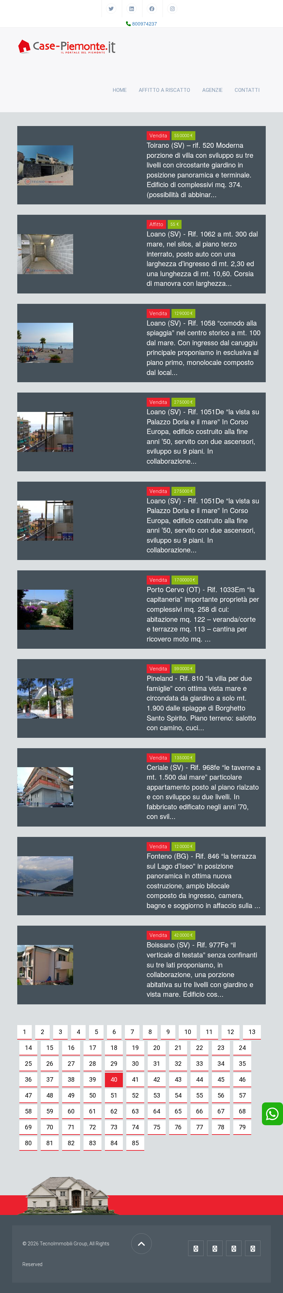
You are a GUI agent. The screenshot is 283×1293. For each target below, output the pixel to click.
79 (242, 1127)
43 (178, 1079)
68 (242, 1111)
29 (113, 1063)
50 (92, 1095)
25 (28, 1063)
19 (135, 1047)
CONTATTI (247, 90)
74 (135, 1127)
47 (28, 1095)
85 (135, 1143)
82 (71, 1143)
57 (242, 1095)
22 (199, 1047)
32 (178, 1063)
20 (156, 1047)
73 (113, 1127)
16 (71, 1047)
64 (156, 1111)
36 (28, 1079)
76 (178, 1127)
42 (156, 1079)
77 (199, 1127)
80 (28, 1143)
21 (178, 1047)
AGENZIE (212, 90)
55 (199, 1095)
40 (113, 1079)
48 (49, 1095)
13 (251, 1031)
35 (242, 1063)
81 (49, 1143)
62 (113, 1111)
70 (49, 1127)
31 (156, 1063)
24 (242, 1047)
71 (71, 1127)
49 (71, 1095)
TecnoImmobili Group (63, 1243)
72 (92, 1127)
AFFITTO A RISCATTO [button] (164, 90)
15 (49, 1047)
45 (220, 1079)
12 (230, 1031)
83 (92, 1143)
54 (178, 1095)
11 (209, 1031)
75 (156, 1127)
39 (92, 1079)
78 (220, 1127)
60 (71, 1111)
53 (156, 1095)
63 (135, 1111)
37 (49, 1079)
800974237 (144, 23)
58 (28, 1111)
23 (220, 1047)
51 (113, 1095)
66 (199, 1111)
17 (92, 1047)
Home (120, 90)
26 (49, 1063)
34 (220, 1063)
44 (199, 1079)
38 (71, 1079)
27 (71, 1063)
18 (113, 1047)
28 (92, 1063)
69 (28, 1127)
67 (220, 1111)
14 (28, 1047)
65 (178, 1111)
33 (199, 1063)
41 (135, 1079)
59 (49, 1111)
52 (135, 1095)
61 (92, 1111)
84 (113, 1143)
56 (220, 1095)
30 (135, 1063)
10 (187, 1031)
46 (242, 1079)
